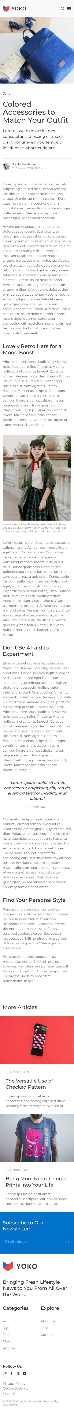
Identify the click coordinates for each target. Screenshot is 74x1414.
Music (7, 1341)
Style (6, 93)
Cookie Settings (15, 1388)
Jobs (44, 1328)
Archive (9, 1348)
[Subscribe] (67, 1242)
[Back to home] (14, 8)
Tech (6, 1335)
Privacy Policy (14, 1384)
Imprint (9, 1393)
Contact (47, 1335)
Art (5, 1321)
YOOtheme (10, 1404)
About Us (48, 1321)
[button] (63, 8)
